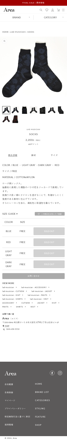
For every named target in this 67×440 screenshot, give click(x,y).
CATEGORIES (42, 400)
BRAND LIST (42, 392)
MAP (7, 326)
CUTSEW (26, 303)
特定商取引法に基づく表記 (17, 416)
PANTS (5, 307)
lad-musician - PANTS (38, 295)
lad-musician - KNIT (11, 295)
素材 (33, 155)
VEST (33, 307)
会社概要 (9, 384)
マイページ (10, 400)
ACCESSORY (8, 303)
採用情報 (9, 424)
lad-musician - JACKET (42, 291)
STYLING (40, 408)
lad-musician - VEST (39, 299)
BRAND (16, 17)
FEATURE (40, 416)
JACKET (41, 303)
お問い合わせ (33, 276)
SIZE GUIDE (10, 213)
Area (15, 438)
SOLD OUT (49, 231)
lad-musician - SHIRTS (12, 299)
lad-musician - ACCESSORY (34, 287)
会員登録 (9, 392)
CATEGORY (50, 17)
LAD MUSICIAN (18, 32)
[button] (41, 10)
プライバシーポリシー (15, 408)
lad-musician (8, 287)
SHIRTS (20, 307)
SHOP (38, 425)
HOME (5, 32)
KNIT (54, 303)
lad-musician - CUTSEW (13, 291)
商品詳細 (12, 155)
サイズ (54, 155)
